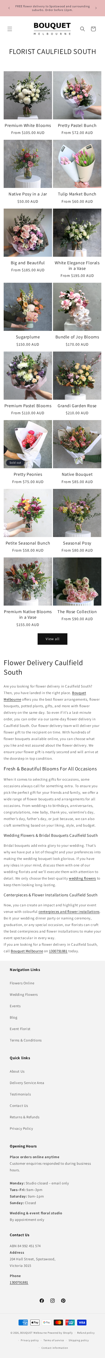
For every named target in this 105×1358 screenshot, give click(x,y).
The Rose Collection (77, 611)
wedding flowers (82, 878)
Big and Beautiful (28, 262)
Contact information (55, 1347)
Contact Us (19, 1105)
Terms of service (53, 1340)
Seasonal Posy (77, 543)
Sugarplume (28, 337)
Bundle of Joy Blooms (77, 337)
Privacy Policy (21, 1128)
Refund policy (85, 1332)
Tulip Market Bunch (77, 194)
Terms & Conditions (26, 1040)
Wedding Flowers (24, 994)
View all (53, 638)
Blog (13, 1017)
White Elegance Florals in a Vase (77, 265)
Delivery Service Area (27, 1082)
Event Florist (20, 1028)
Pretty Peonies (28, 474)
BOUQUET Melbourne (33, 1332)
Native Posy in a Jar (28, 194)
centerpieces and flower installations (69, 911)
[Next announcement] (96, 8)
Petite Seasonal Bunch (28, 543)
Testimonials (20, 1094)
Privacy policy (30, 1340)
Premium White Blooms (28, 125)
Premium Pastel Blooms (28, 405)
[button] (9, 29)
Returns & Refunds (24, 1117)
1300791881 (58, 951)
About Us (17, 1071)
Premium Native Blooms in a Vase (28, 614)
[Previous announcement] (9, 8)
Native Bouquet (77, 474)
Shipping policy (79, 1340)
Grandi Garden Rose (77, 405)
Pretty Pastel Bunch (77, 125)
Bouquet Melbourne (27, 951)
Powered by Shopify (60, 1332)
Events (15, 1006)
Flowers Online (22, 983)
